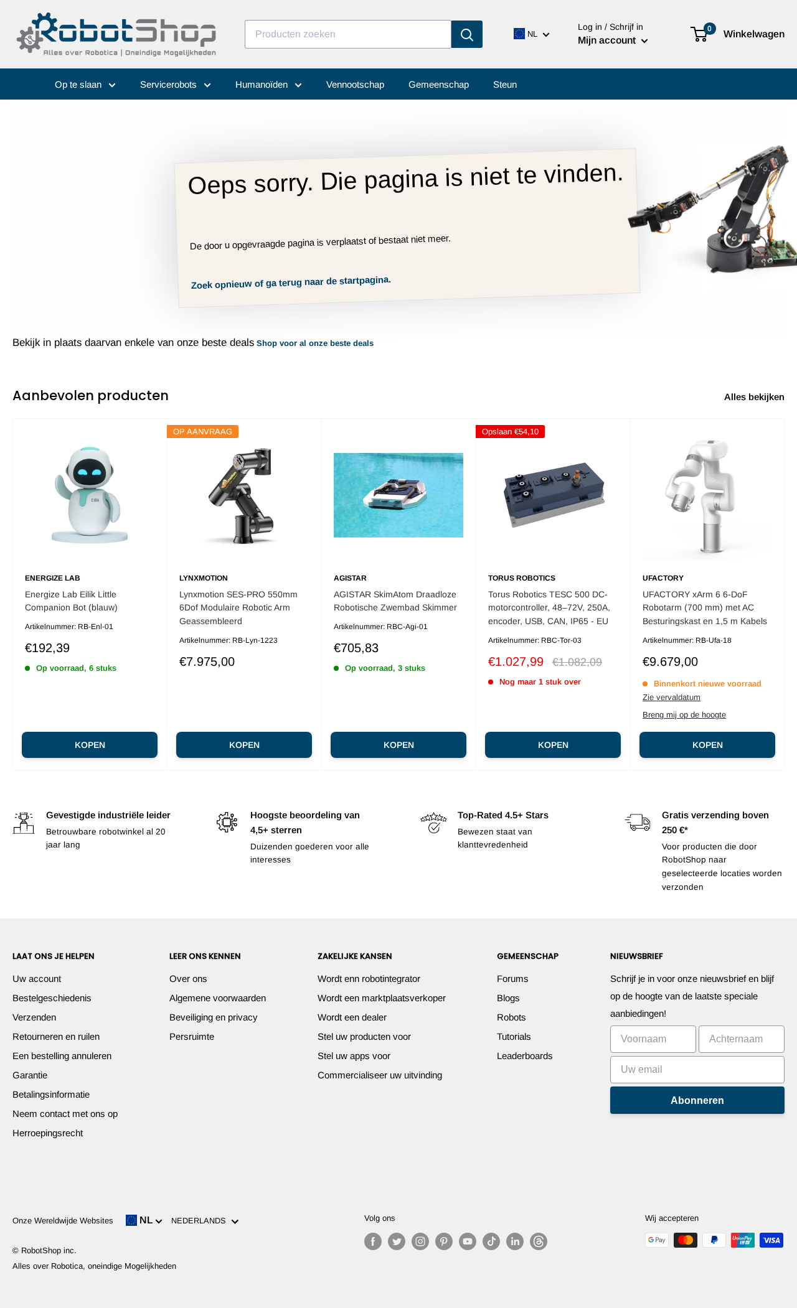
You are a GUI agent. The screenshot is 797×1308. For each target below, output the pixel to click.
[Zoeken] (467, 34)
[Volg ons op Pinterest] (444, 1241)
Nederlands (201, 1220)
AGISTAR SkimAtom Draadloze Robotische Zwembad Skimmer (395, 601)
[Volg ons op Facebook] (373, 1241)
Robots (511, 1017)
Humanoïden (262, 84)
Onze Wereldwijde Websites (62, 1220)
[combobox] (348, 34)
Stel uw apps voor (354, 1055)
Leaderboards (525, 1055)
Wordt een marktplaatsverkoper (382, 998)
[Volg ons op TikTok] (491, 1241)
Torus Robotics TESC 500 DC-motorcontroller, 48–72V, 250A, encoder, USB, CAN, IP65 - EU (549, 607)
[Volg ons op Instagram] (420, 1241)
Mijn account (608, 40)
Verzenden (34, 1017)
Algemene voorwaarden (217, 998)
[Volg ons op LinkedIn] (515, 1241)
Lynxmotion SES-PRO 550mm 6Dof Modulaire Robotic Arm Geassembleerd (238, 607)
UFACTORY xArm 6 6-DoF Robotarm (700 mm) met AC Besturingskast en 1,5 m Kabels (705, 607)
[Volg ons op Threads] (538, 1241)
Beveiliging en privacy (213, 1017)
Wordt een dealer (352, 1017)
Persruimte (191, 1036)
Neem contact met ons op (65, 1113)
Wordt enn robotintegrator (369, 978)
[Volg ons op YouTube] (467, 1241)
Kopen (90, 745)
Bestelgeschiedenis (52, 998)
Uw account (36, 978)
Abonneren (697, 1100)
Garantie (29, 1075)
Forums (513, 978)
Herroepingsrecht (47, 1133)
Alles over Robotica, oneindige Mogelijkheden (94, 1266)
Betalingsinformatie (51, 1094)
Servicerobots (169, 84)
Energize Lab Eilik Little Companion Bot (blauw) (71, 601)
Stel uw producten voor (364, 1036)
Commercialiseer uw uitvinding (380, 1075)
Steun (505, 84)
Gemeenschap (438, 84)
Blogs (508, 998)
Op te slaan (79, 84)
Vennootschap (355, 84)
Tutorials (514, 1036)
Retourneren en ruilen (56, 1036)
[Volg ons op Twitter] (396, 1241)
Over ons (188, 978)
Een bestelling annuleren (61, 1055)
